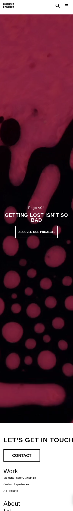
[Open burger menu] (66, 5)
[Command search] (57, 5)
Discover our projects (36, 232)
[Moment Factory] (8, 5)
